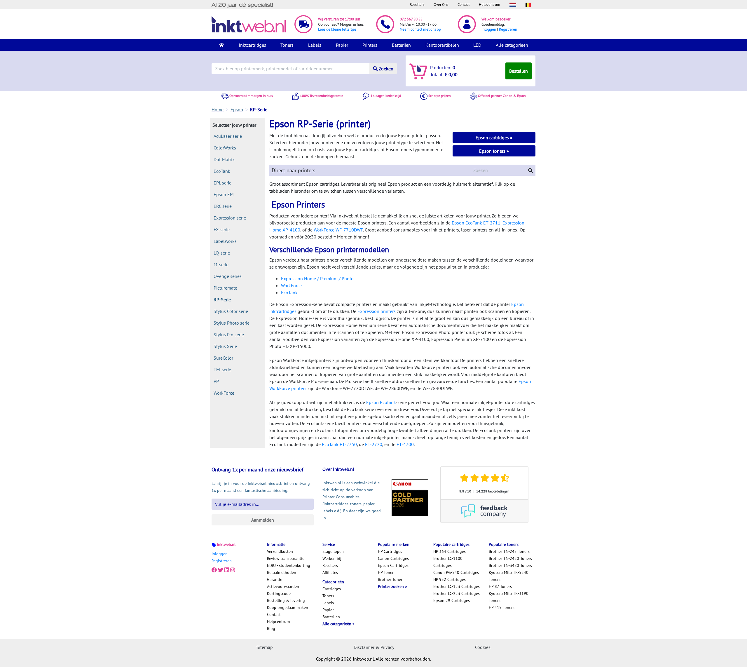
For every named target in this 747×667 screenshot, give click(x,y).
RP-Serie (222, 299)
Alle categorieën (512, 45)
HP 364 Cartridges (449, 551)
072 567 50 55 (411, 19)
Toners (287, 45)
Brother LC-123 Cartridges (456, 586)
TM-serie (222, 369)
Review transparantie (285, 558)
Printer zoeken (391, 586)
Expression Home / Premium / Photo (317, 278)
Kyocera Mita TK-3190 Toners (508, 597)
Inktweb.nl (226, 544)
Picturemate (225, 288)
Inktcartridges (252, 45)
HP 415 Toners (501, 607)
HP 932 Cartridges (449, 579)
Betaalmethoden (281, 572)
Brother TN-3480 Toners (510, 565)
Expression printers (376, 311)
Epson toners (493, 151)
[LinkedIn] (226, 570)
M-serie (221, 264)
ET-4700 (405, 444)
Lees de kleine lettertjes (337, 29)
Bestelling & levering (286, 600)
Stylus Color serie (231, 311)
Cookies (483, 647)
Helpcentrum (489, 4)
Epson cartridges (493, 137)
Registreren (508, 29)
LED (477, 45)
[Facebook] (214, 570)
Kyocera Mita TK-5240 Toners (508, 576)
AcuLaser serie (228, 136)
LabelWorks (225, 241)
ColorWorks (225, 148)
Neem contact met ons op (420, 29)
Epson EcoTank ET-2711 (476, 223)
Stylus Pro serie (229, 334)
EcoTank (222, 171)
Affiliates (330, 572)
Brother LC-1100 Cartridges (447, 562)
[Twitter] (220, 570)
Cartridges (331, 588)
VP (216, 381)
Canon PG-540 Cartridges (456, 572)
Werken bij (331, 558)
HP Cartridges (390, 551)
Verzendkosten (280, 551)
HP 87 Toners (500, 586)
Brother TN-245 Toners (509, 551)
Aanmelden (262, 520)
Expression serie (230, 218)
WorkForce (224, 393)
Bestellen (518, 71)
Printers (369, 45)
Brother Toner (390, 579)
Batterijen (401, 45)
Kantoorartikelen (442, 45)
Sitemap (264, 647)
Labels (314, 45)
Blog (271, 628)
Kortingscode (279, 593)
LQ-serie (222, 253)
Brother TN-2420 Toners (510, 558)
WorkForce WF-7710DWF (338, 230)
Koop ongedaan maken (287, 607)
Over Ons (441, 4)
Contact (464, 4)
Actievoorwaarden (283, 586)
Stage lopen (333, 551)
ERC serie (223, 206)
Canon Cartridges (393, 558)
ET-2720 (373, 444)
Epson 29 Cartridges (451, 600)
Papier (342, 45)
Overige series (228, 276)
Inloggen (488, 29)
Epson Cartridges (393, 565)
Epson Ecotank (381, 402)
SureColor (223, 358)
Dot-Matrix (224, 159)
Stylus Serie (225, 346)
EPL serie (222, 183)
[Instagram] (232, 570)
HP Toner (386, 572)
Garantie (274, 579)
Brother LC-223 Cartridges (456, 593)
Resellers (417, 4)
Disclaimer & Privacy (374, 647)
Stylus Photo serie (231, 323)
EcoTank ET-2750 (339, 444)
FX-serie (222, 229)
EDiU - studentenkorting (288, 565)
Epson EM (224, 194)
